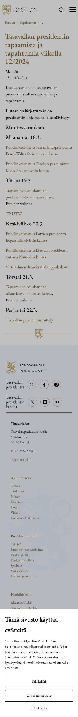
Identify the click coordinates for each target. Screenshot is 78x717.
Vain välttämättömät (39, 696)
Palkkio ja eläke (20, 555)
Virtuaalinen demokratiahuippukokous (37, 267)
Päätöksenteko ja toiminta (27, 549)
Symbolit (16, 565)
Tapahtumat (28, 22)
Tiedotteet (17, 491)
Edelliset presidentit (23, 576)
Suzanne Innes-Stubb (24, 608)
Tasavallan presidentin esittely (29, 320)
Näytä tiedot (39, 708)
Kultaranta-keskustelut (25, 518)
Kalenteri (16, 502)
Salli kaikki (39, 681)
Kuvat (15, 507)
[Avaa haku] (61, 10)
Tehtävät (16, 544)
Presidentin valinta (22, 560)
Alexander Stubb (21, 602)
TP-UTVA (14, 213)
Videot (15, 512)
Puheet (15, 496)
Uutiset (15, 486)
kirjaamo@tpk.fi (21, 459)
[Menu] (72, 10)
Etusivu (10, 22)
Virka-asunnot (20, 571)
